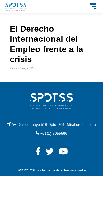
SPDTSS (23, 170)
